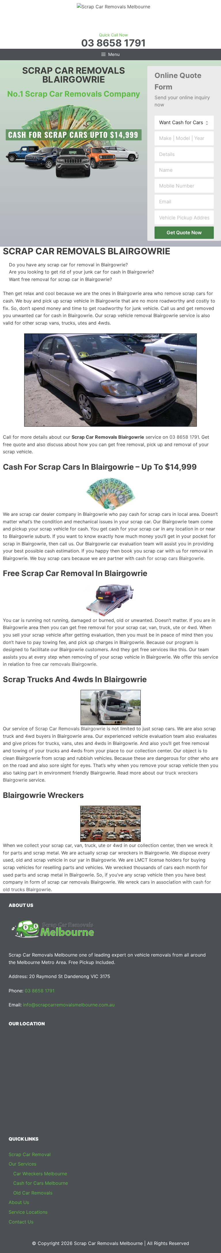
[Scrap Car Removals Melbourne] (113, 6)
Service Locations (28, 1212)
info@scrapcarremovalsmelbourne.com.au (69, 1005)
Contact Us (21, 1222)
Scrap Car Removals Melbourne (108, 1243)
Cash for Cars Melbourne (40, 1183)
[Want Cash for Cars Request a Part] (184, 123)
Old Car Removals (32, 1193)
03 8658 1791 (113, 43)
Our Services (22, 1164)
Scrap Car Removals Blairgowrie (70, 728)
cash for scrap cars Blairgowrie (169, 558)
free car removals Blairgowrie (64, 664)
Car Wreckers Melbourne (40, 1173)
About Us (19, 1202)
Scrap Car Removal (30, 1154)
